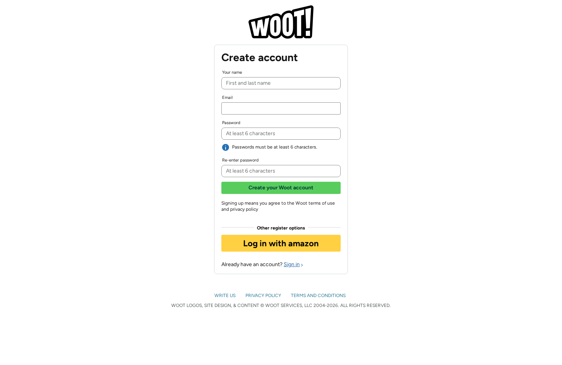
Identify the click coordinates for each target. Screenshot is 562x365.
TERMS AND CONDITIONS (319, 295)
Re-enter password (240, 160)
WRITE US (225, 295)
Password (231, 122)
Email (227, 97)
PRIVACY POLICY (263, 295)
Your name (232, 72)
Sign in (292, 264)
